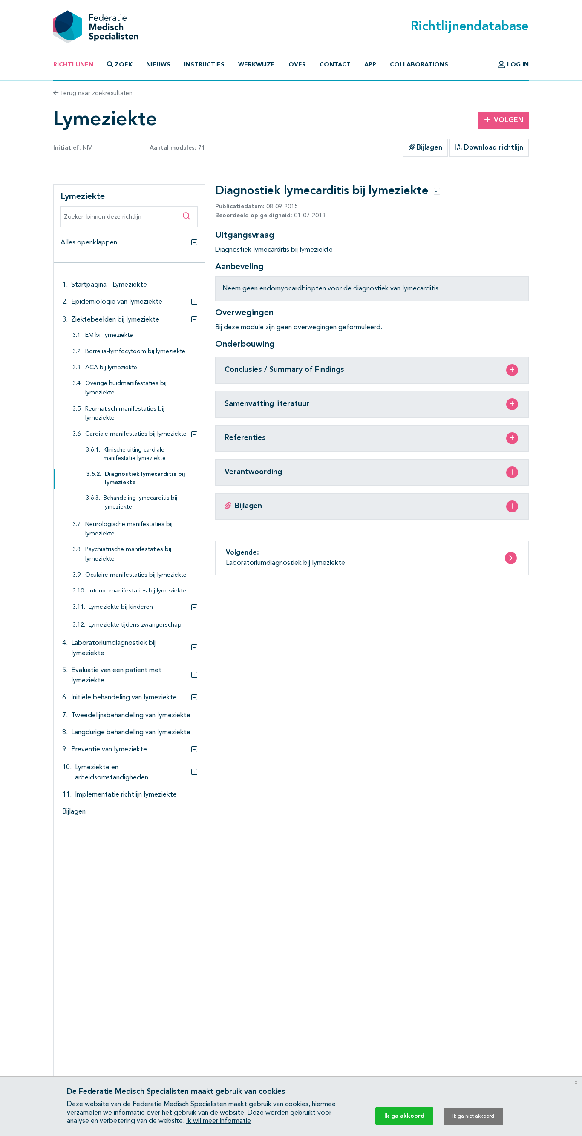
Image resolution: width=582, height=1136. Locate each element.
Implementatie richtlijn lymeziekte (126, 794)
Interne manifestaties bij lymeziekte (137, 591)
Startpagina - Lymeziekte (109, 285)
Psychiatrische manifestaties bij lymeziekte (128, 554)
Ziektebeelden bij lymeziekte (115, 319)
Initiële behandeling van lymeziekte (124, 697)
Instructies (204, 65)
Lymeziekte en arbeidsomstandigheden (111, 772)
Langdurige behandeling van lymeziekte (130, 732)
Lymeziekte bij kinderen (121, 607)
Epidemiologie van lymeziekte (116, 302)
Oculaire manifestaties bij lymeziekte (136, 575)
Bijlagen (428, 147)
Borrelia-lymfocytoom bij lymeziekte (135, 351)
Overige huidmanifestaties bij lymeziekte (126, 388)
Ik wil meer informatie (218, 1121)
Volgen (508, 120)
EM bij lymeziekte (109, 335)
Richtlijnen (73, 65)
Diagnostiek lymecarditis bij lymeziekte (145, 479)
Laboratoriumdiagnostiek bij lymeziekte (113, 648)
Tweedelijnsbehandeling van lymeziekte (130, 715)
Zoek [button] (124, 65)
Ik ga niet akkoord (473, 1116)
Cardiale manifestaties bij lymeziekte (136, 434)
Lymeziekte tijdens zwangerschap (135, 625)
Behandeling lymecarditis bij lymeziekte (140, 502)
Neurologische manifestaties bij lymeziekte (129, 529)
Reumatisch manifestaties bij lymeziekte (124, 414)
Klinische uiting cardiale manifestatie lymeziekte (135, 454)
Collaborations (419, 65)
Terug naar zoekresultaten (95, 93)
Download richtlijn (492, 147)
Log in (517, 65)
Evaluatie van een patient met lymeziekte (116, 675)
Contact (335, 65)
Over (297, 65)
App (370, 65)
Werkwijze (256, 65)
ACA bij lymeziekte (111, 368)
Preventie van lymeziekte (109, 749)
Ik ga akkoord (404, 1116)
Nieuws (158, 65)
